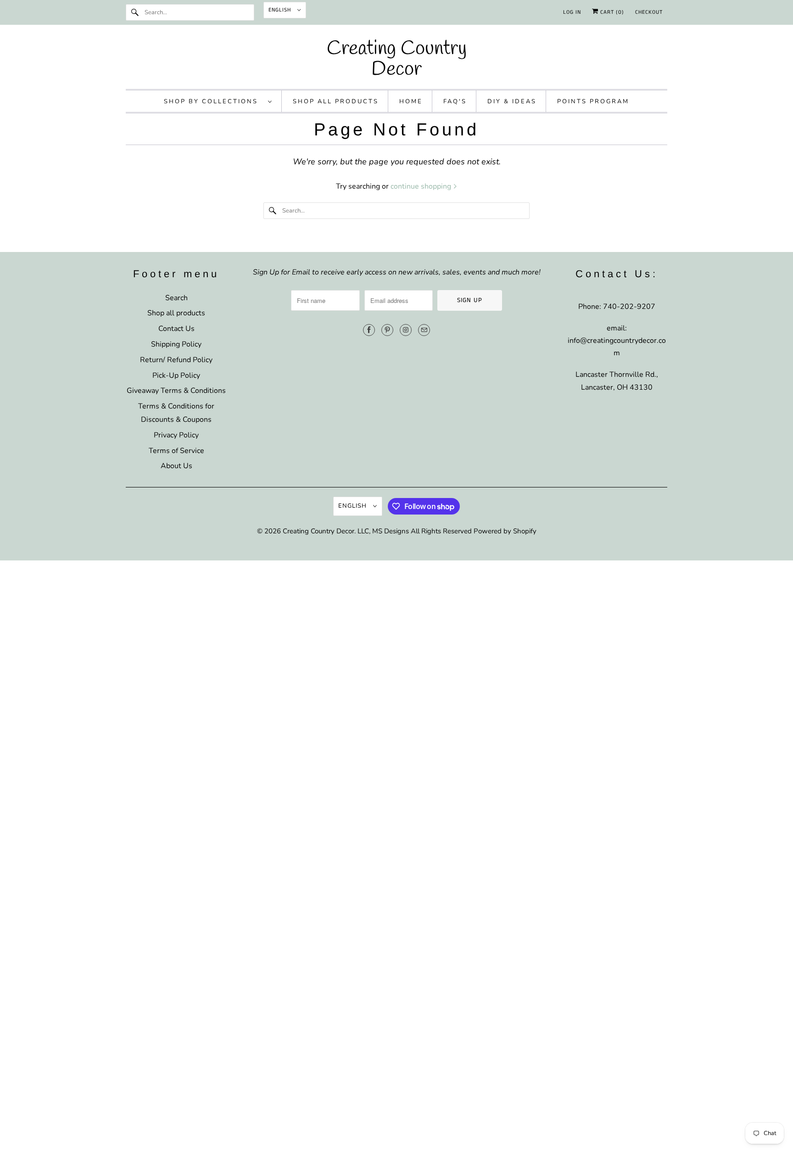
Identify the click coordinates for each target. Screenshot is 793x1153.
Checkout (649, 12)
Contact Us (176, 329)
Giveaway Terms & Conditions (176, 391)
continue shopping (422, 186)
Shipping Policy (176, 344)
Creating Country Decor (318, 531)
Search (176, 298)
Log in (572, 12)
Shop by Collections (213, 101)
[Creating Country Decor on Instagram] (406, 330)
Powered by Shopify (505, 531)
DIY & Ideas (511, 101)
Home (411, 101)
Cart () (611, 12)
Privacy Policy (176, 435)
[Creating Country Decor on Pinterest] (387, 330)
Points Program (593, 101)
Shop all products (176, 313)
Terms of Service (176, 451)
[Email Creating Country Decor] (424, 330)
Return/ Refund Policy (176, 360)
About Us (176, 466)
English (280, 10)
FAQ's (455, 101)
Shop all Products (336, 101)
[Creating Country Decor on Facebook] (369, 330)
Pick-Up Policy (176, 375)
